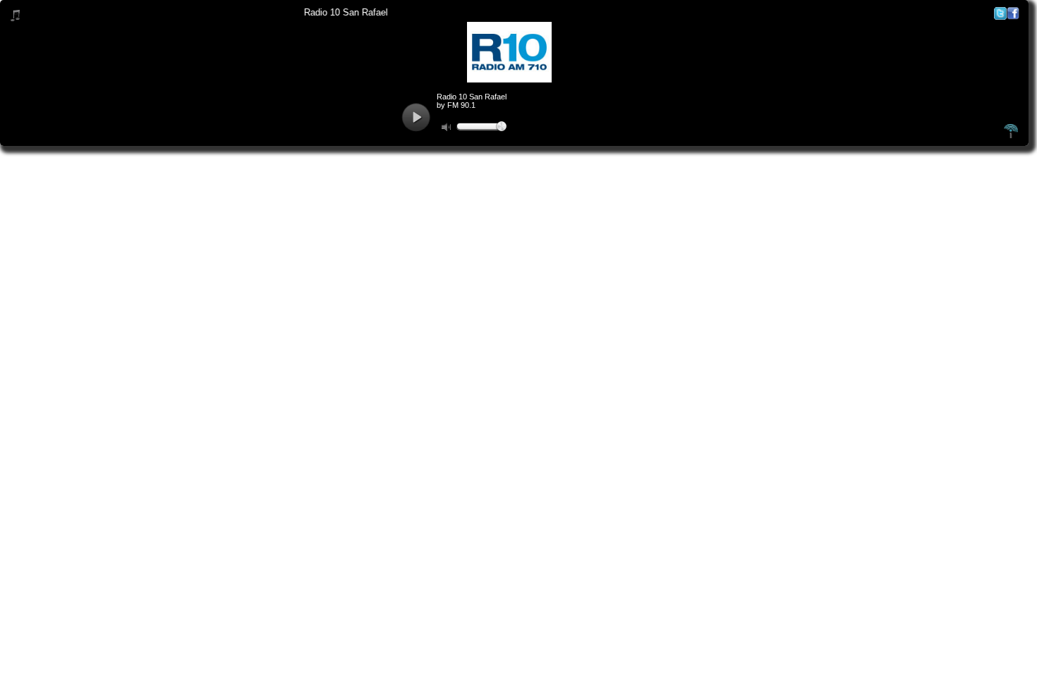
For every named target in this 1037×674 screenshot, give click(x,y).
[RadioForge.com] (1011, 136)
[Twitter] (1000, 16)
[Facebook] (1013, 16)
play (415, 117)
